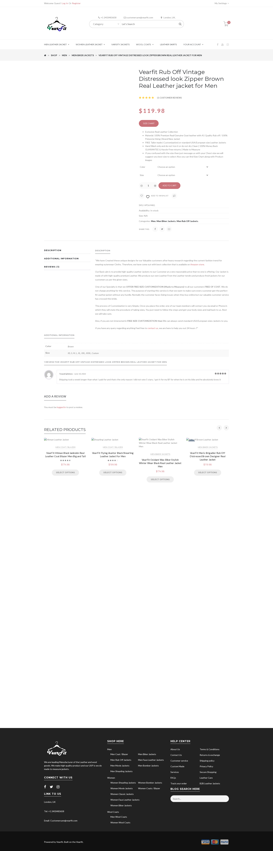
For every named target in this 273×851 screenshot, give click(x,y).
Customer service (179, 760)
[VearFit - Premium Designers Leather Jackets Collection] (57, 23)
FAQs (173, 777)
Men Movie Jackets (119, 765)
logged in (61, 407)
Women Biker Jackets (121, 805)
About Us (175, 749)
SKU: (141, 205)
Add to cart (169, 185)
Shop (54, 55)
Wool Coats (113, 812)
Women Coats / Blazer (149, 788)
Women (111, 777)
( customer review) (169, 97)
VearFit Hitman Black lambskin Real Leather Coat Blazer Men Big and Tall (65, 455)
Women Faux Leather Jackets (125, 799)
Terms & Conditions (209, 749)
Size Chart (149, 123)
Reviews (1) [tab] (51, 266)
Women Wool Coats (120, 822)
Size (142, 175)
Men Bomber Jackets (148, 765)
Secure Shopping (208, 772)
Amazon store (197, 264)
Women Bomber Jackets (150, 782)
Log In (65, 3)
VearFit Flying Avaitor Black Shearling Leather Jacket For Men (113, 455)
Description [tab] (52, 250)
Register (76, 3)
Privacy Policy (206, 766)
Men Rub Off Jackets (187, 221)
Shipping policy (207, 760)
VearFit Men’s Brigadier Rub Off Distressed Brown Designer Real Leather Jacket (207, 456)
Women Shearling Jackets (123, 782)
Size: (141, 215)
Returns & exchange (210, 755)
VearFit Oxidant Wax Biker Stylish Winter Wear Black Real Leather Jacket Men (160, 463)
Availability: (144, 210)
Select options (65, 472)
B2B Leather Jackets (210, 783)
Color (142, 167)
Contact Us (176, 755)
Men (64, 55)
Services (174, 772)
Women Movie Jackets (121, 788)
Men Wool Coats (118, 816)
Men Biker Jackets (83, 55)
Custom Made (177, 766)
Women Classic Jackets (122, 794)
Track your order (178, 783)
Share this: (144, 229)
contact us (153, 328)
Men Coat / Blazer (65, 447)
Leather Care (206, 777)
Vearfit (59, 842)
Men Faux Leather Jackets (151, 760)
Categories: (145, 221)
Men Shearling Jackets (121, 771)
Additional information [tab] (61, 258)
